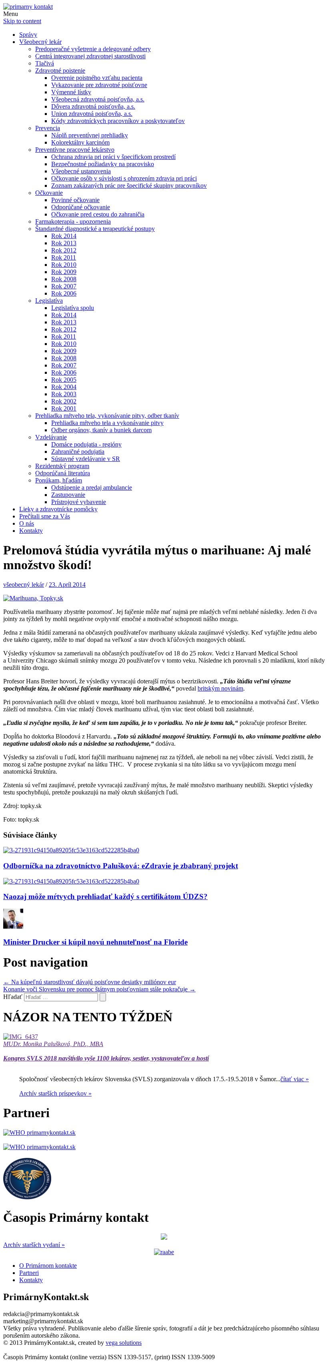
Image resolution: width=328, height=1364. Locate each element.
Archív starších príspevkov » (55, 1093)
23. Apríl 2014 (67, 584)
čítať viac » (294, 1079)
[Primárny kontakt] (28, 6)
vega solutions (124, 1342)
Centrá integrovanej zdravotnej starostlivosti (90, 56)
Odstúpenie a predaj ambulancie (91, 487)
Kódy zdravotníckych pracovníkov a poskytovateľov (118, 120)
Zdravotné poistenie (60, 70)
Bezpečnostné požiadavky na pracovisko (102, 164)
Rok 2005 (63, 379)
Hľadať (12, 996)
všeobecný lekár (23, 584)
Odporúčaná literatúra (62, 473)
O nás (26, 523)
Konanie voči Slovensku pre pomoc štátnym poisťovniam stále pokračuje (99, 989)
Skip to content (22, 21)
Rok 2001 (63, 408)
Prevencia (47, 128)
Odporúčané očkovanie (80, 207)
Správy (28, 34)
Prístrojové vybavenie (78, 501)
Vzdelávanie (51, 437)
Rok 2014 (63, 235)
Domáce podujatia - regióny (86, 444)
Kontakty (31, 530)
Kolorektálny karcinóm (80, 142)
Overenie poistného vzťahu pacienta (96, 77)
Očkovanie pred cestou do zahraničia (97, 214)
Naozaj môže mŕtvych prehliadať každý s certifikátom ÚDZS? (105, 896)
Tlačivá (44, 63)
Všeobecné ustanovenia (81, 171)
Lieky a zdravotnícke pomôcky (58, 509)
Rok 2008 (63, 279)
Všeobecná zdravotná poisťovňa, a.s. (97, 99)
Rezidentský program (62, 466)
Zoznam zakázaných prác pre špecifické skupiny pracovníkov (129, 185)
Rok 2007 (63, 286)
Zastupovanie (68, 494)
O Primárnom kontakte (48, 1265)
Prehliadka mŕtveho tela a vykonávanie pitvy (107, 422)
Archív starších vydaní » (34, 1244)
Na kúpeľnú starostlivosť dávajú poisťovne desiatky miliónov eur (89, 982)
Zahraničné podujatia (77, 451)
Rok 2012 (63, 250)
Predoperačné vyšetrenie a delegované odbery (93, 49)
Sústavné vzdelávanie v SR (85, 458)
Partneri (29, 1272)
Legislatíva (49, 300)
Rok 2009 (63, 271)
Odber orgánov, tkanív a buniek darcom (101, 430)
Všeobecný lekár (40, 41)
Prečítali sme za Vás (44, 516)
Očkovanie (49, 192)
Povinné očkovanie (75, 200)
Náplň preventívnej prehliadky (89, 135)
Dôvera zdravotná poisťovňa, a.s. (93, 106)
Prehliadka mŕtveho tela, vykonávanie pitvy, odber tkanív (107, 415)
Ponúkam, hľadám (58, 480)
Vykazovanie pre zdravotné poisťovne (99, 84)
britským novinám (220, 688)
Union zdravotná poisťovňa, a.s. (91, 113)
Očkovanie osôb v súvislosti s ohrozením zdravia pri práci (124, 178)
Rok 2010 (63, 264)
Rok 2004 (63, 386)
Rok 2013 (63, 243)
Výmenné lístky (71, 92)
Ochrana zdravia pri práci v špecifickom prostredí (113, 156)
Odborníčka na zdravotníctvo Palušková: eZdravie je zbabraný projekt (120, 866)
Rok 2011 (63, 257)
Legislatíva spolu (72, 307)
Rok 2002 (63, 401)
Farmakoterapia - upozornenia (73, 221)
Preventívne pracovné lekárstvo (74, 149)
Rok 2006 (63, 293)
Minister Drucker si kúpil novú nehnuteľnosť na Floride (95, 942)
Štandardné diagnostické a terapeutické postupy (95, 228)
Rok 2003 (63, 394)
